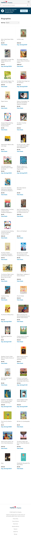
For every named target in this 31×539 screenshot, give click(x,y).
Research (15, 529)
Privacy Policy (15, 518)
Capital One (15, 531)
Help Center (15, 523)
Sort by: (3, 22)
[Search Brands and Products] (28, 5)
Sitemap (15, 534)
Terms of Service (15, 521)
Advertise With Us (15, 526)
